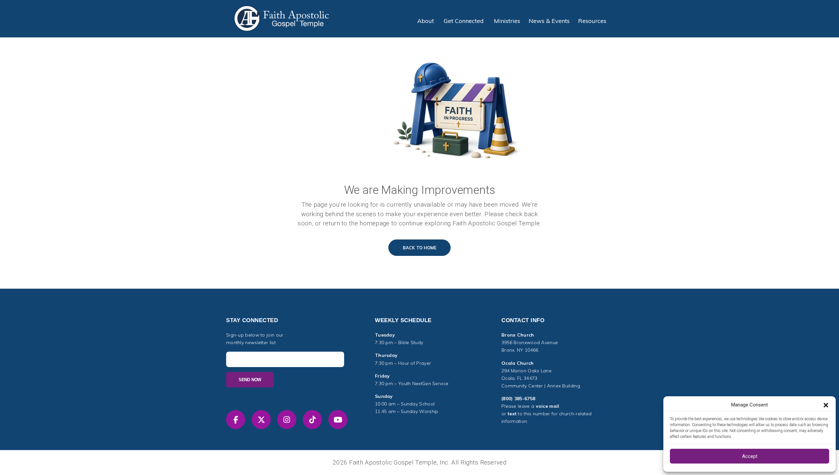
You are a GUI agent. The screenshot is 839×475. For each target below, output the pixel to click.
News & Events (549, 21)
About (425, 21)
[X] (261, 419)
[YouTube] (337, 419)
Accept (749, 456)
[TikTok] (312, 419)
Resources (592, 21)
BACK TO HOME (420, 247)
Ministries (507, 21)
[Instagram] (286, 419)
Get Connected (464, 21)
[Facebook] (235, 419)
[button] (826, 405)
